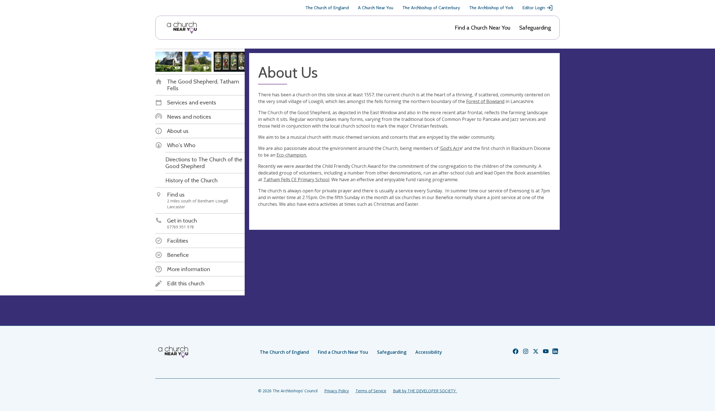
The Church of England (327, 7)
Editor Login (533, 7)
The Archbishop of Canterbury (431, 7)
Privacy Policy (336, 390)
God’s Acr (450, 148)
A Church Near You (375, 7)
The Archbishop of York (491, 7)
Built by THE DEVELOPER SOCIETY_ (425, 390)
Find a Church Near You (482, 27)
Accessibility (428, 352)
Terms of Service (371, 390)
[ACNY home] (182, 28)
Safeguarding (535, 27)
